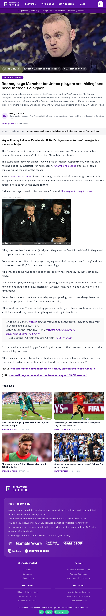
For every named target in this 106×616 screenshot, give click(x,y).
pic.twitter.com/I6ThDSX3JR (22, 333)
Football (30, 4)
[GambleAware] (29, 543)
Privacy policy (61, 612)
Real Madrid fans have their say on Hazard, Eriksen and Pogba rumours (52, 368)
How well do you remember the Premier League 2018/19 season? (48, 375)
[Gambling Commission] (52, 543)
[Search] (100, 4)
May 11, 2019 (64, 337)
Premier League (12, 77)
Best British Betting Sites (78, 592)
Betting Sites (66, 4)
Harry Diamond (17, 113)
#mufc (33, 321)
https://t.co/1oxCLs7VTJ (61, 329)
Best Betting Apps (79, 601)
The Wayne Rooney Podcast (76, 191)
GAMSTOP (83, 522)
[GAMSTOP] (73, 543)
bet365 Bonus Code (27, 596)
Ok (41, 612)
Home (4, 131)
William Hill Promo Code (27, 592)
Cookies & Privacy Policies (78, 570)
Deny (49, 612)
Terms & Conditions (78, 574)
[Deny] (102, 610)
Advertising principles (77, 11)
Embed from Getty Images (12, 197)
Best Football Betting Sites (79, 596)
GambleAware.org (35, 518)
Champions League (65, 165)
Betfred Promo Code (27, 601)
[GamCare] (14, 551)
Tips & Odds (47, 4)
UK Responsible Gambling (78, 578)
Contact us (27, 574)
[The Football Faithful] (11, 4)
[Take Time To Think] (37, 551)
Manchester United (21, 176)
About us (27, 570)
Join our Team (27, 578)
